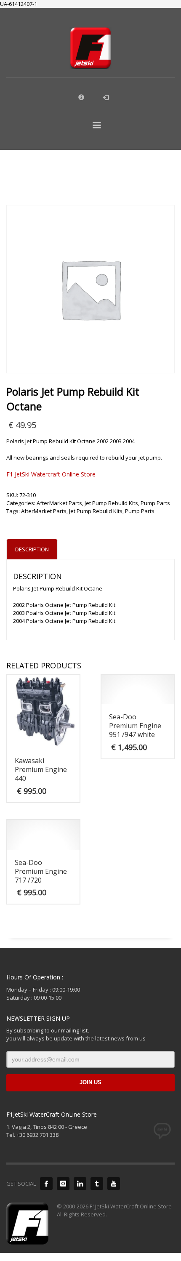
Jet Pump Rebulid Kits (95, 511)
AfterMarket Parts (59, 503)
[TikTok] (96, 1183)
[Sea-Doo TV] (113, 1183)
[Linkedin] (80, 1183)
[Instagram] (63, 1183)
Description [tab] (32, 549)
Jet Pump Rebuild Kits (111, 503)
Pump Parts (155, 503)
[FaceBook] (46, 1183)
